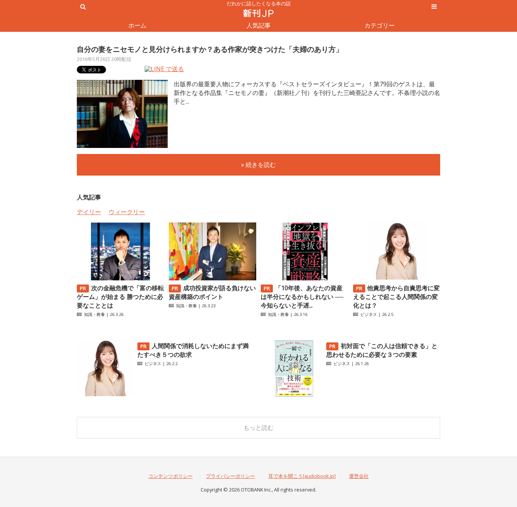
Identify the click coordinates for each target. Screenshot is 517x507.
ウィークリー (127, 212)
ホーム (137, 25)
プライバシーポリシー (230, 476)
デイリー (89, 212)
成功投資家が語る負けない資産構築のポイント (212, 292)
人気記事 (258, 25)
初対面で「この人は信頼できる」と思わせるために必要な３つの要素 (382, 350)
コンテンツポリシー (170, 476)
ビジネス (368, 314)
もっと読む (258, 427)
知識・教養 (94, 314)
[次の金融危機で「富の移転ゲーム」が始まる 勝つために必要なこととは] (120, 278)
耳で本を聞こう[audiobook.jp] (302, 476)
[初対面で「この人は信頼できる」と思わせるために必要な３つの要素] (294, 394)
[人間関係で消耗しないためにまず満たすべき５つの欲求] (105, 394)
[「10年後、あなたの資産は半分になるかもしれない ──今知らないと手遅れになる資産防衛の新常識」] (304, 278)
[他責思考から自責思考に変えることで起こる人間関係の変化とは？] (396, 278)
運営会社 (359, 476)
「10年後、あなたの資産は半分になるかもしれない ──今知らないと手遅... (302, 296)
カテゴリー (379, 25)
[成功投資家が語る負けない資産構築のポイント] (212, 278)
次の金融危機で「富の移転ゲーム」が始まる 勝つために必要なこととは (120, 296)
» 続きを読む (258, 164)
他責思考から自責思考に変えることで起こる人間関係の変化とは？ (396, 296)
